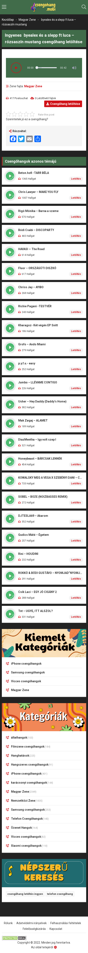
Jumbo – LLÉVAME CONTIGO (37, 382)
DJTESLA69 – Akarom (33, 515)
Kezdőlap (8, 19)
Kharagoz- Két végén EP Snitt (38, 325)
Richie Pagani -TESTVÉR (35, 306)
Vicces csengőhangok (26, 681)
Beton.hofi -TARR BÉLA (33, 173)
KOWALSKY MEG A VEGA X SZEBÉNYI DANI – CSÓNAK (50, 477)
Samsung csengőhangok (28, 672)
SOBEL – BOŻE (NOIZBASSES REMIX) (43, 496)
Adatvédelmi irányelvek (31, 923)
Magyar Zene (27, 19)
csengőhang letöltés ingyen (25, 893)
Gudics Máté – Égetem (33, 534)
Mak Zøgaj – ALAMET (33, 420)
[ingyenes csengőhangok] (44, 7)
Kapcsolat (56, 928)
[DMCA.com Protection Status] (44, 938)
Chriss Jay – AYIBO (31, 287)
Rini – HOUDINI (28, 553)
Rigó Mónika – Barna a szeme (38, 211)
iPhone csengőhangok (26, 663)
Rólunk (8, 923)
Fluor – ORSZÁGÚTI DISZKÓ (37, 268)
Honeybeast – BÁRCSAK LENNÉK (40, 458)
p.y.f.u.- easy (26, 363)
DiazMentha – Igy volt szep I (37, 439)
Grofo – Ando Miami (32, 344)
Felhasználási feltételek (65, 923)
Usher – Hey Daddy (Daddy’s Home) (42, 401)
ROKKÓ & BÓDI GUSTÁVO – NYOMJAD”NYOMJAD (50, 573)
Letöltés (76, 178)
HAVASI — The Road (31, 249)
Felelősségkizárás (34, 928)
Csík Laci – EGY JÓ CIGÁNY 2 (37, 592)
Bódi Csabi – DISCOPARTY (36, 230)
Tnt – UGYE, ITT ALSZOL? (35, 611)
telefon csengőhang (60, 893)
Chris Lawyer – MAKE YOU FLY (38, 192)
